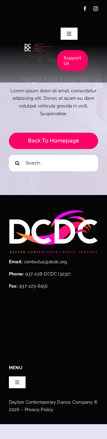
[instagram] (95, 8)
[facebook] (85, 8)
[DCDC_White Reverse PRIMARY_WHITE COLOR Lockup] (39, 45)
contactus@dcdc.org (45, 261)
